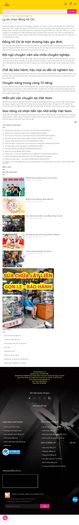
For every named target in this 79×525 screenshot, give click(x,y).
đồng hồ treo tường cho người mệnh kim (26, 133)
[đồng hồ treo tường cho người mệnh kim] (13, 206)
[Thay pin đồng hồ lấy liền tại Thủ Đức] (13, 259)
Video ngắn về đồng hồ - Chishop (15, 363)
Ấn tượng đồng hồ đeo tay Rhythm (24, 146)
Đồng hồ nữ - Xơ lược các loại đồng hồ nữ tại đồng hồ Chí (31, 154)
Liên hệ (72, 443)
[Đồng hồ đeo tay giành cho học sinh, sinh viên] (13, 187)
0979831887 (42, 411)
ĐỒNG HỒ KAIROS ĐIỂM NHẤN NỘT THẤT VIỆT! (28, 156)
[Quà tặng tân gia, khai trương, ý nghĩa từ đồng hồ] (13, 241)
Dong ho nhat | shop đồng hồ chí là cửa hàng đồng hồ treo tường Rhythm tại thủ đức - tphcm (38, 162)
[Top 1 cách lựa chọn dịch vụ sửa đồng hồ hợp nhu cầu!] (13, 223)
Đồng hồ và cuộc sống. (11, 355)
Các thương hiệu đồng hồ (12, 335)
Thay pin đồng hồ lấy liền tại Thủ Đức (24, 141)
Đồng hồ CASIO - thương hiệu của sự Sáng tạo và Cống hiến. (32, 143)
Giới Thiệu (7, 347)
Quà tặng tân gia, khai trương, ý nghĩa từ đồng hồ (28, 138)
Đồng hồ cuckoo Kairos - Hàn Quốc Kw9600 (27, 159)
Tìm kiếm (72, 11)
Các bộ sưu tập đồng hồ (12, 339)
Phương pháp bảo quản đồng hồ (23, 149)
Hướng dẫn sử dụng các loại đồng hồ (16, 359)
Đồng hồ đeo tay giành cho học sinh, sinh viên (27, 130)
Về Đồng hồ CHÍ (9, 351)
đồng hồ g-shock (18, 151)
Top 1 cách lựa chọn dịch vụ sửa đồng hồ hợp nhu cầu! (30, 136)
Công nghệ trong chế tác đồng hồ (15, 343)
